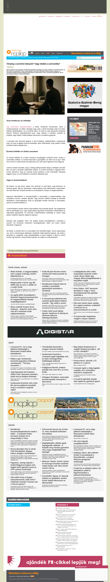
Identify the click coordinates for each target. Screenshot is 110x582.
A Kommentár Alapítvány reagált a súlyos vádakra (85, 317)
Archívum (87, 16)
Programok (51, 16)
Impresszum (12, 576)
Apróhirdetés (42, 16)
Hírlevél (94, 16)
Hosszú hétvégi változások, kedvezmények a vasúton (64, 533)
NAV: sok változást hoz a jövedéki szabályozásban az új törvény (66, 515)
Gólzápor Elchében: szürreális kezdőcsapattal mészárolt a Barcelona (55, 379)
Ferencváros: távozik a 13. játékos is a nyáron (85, 362)
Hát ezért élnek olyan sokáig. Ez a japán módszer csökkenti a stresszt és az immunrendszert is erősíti (87, 306)
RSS (101, 16)
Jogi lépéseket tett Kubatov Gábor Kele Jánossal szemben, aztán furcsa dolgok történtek (24, 374)
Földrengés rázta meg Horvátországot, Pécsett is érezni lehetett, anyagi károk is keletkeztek (94, 128)
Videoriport (59, 53)
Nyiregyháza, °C (42, 52)
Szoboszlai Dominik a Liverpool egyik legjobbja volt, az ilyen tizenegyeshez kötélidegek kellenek (55, 357)
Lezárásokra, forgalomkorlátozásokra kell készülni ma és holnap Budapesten (67, 543)
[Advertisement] (55, 34)
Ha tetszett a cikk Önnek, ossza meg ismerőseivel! (23, 250)
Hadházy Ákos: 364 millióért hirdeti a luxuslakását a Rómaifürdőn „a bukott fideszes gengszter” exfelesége (86, 457)
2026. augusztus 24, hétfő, (40, 56)
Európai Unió (75, 16)
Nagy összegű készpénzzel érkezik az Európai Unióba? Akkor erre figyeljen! (67, 539)
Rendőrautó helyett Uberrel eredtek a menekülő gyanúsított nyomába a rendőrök (54, 287)
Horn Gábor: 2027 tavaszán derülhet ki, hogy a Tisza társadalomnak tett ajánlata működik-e (86, 291)
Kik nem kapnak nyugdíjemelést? (81, 442)
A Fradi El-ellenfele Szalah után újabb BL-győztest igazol (87, 380)
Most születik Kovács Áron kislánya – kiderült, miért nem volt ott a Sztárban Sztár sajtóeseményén (24, 310)
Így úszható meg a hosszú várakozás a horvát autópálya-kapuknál (67, 521)
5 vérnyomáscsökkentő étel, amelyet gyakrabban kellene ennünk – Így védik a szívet (54, 301)
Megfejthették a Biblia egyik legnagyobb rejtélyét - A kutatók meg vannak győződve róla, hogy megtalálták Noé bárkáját (55, 447)
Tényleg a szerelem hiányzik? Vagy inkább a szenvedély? (43, 57)
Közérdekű (67, 16)
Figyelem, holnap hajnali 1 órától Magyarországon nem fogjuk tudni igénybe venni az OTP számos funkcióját (23, 466)
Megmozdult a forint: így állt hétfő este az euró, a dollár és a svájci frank (24, 285)
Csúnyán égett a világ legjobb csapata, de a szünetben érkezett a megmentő (87, 370)
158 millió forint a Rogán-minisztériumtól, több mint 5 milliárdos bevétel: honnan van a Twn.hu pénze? (24, 480)
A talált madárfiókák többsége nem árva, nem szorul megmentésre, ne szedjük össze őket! (66, 526)
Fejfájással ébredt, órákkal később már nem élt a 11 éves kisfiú (55, 369)
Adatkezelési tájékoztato (23, 576)
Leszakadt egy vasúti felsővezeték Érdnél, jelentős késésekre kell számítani (66, 511)
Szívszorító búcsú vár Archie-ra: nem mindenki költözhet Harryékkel (55, 431)
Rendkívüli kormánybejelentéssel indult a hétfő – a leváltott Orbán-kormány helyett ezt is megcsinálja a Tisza (24, 433)
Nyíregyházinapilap (14, 57)
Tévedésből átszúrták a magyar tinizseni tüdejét (52, 348)
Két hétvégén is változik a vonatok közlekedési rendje (66, 549)
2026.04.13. (10, 67)
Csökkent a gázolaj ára (63, 508)
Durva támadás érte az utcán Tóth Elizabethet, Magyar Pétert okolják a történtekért (23, 451)
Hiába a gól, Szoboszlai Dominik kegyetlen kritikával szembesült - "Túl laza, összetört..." (23, 362)
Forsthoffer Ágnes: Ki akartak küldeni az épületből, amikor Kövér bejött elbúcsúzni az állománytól (55, 479)
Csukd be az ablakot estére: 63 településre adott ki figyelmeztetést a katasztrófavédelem (87, 471)
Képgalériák (59, 16)
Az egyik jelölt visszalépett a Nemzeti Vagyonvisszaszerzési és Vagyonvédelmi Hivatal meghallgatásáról (24, 298)
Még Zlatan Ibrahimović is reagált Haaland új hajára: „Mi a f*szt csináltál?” (87, 349)
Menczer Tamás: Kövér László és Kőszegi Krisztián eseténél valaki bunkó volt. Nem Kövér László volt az (55, 464)
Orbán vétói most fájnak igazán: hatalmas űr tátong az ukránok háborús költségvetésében (55, 314)
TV (82, 16)
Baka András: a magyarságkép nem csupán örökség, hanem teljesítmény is (24, 273)
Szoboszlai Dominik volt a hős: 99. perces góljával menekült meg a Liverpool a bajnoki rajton (24, 386)
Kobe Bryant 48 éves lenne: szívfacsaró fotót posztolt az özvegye (54, 273)
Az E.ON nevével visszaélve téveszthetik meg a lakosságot (65, 518)
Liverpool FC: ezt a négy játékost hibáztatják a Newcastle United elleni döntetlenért (21, 350)
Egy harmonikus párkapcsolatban (18, 127)
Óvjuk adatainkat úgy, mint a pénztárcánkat (65, 546)
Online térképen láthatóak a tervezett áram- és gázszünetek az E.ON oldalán (67, 536)
